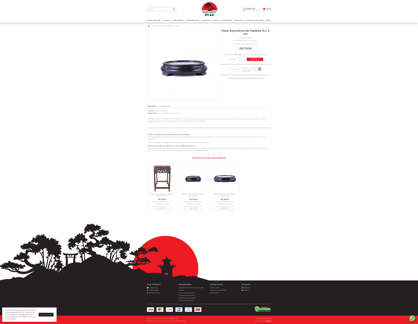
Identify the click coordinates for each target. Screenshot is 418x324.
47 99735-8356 (153, 293)
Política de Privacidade (187, 298)
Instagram (247, 288)
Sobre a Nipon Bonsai (187, 293)
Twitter (246, 290)
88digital (269, 321)
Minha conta (214, 288)
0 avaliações (241, 78)
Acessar (249, 10)
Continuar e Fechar (46, 314)
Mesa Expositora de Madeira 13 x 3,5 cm (193, 195)
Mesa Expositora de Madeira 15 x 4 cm (165, 26)
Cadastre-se (256, 10)
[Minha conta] (244, 9)
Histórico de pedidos (218, 290)
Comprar (255, 59)
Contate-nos (153, 288)
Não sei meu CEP (245, 71)
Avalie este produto (255, 78)
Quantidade (232, 59)
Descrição (151, 106)
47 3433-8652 (153, 290)
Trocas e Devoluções (186, 295)
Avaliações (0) (164, 106)
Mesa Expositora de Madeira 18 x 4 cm (224, 195)
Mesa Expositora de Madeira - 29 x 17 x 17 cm (162, 195)
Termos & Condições (186, 300)
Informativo (214, 293)
